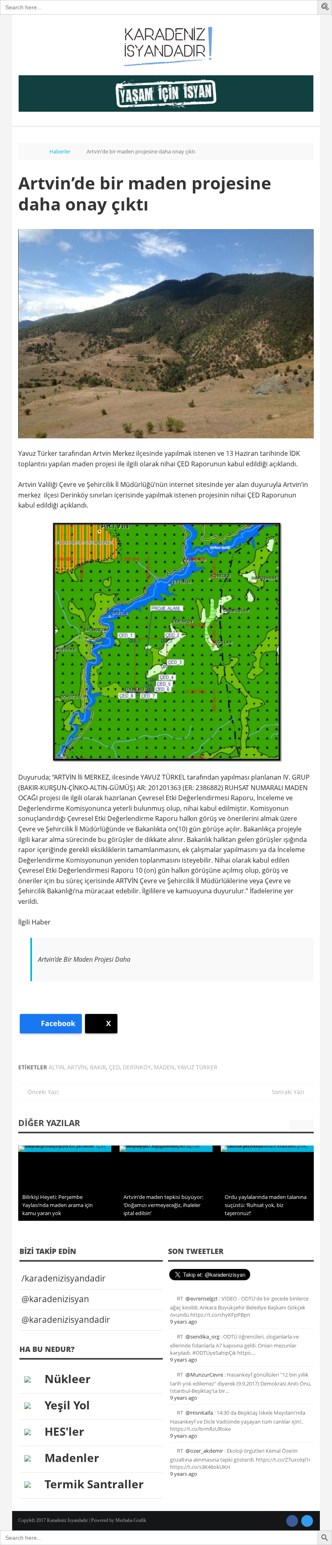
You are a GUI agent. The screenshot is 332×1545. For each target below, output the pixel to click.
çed (114, 1067)
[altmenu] (166, 93)
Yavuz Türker (197, 1067)
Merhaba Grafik (130, 1520)
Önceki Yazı (41, 1092)
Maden (164, 1067)
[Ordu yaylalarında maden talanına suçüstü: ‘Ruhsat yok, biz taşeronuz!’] (267, 1148)
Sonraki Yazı (290, 1092)
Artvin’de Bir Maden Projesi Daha (84, 959)
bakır (98, 1067)
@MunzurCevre (204, 1374)
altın (56, 1067)
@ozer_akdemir (204, 1450)
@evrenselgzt (201, 1298)
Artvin (77, 1067)
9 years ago (183, 1321)
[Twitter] (307, 1521)
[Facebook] (292, 1521)
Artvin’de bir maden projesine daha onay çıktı (144, 193)
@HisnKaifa (199, 1412)
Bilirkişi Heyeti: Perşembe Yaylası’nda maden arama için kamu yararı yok (57, 1205)
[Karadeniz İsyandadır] (166, 47)
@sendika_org (202, 1336)
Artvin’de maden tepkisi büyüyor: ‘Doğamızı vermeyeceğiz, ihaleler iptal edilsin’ (163, 1205)
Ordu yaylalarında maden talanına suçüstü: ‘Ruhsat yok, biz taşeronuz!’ (265, 1205)
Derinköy (137, 1067)
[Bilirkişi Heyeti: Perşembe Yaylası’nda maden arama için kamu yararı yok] (64, 1148)
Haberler (59, 151)
